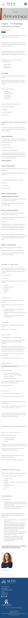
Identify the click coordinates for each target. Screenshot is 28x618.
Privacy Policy (12, 607)
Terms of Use (19, 607)
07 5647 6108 (4, 588)
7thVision (16, 612)
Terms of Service (13, 614)
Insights (3, 32)
